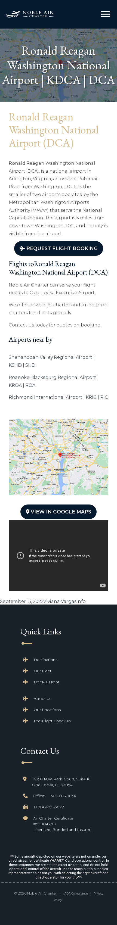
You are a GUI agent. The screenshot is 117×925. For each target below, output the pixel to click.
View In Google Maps (60, 512)
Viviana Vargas (59, 601)
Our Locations (47, 709)
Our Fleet (42, 670)
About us (42, 698)
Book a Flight (46, 682)
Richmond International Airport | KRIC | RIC (58, 397)
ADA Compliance (76, 893)
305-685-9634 (63, 795)
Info (81, 601)
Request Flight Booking (61, 248)
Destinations (45, 659)
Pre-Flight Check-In (52, 720)
